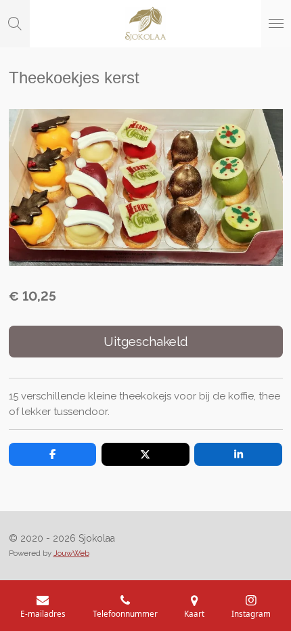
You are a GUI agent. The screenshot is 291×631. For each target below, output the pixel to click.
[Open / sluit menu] (276, 23)
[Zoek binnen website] (15, 23)
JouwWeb (71, 553)
